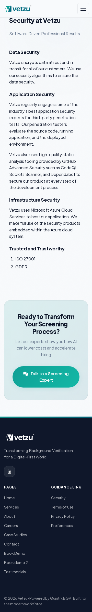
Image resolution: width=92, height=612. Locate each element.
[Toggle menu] (83, 8)
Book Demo (14, 553)
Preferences (62, 525)
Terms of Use (62, 507)
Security (58, 497)
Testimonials (15, 571)
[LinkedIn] (9, 471)
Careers (11, 525)
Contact (11, 544)
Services (11, 507)
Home (9, 497)
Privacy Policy (63, 516)
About (9, 516)
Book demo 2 (16, 562)
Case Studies (15, 534)
